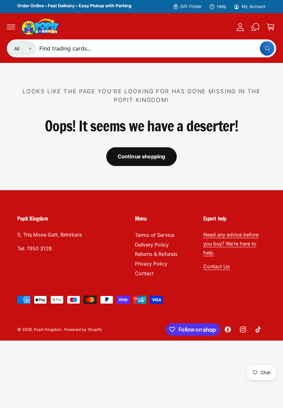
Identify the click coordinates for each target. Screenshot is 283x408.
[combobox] (157, 48)
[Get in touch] (255, 27)
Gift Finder (191, 6)
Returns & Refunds (156, 254)
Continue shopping (142, 156)
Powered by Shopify (82, 329)
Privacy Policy (151, 264)
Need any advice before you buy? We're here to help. (230, 244)
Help (221, 6)
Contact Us (216, 266)
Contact (144, 273)
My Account (254, 6)
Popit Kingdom (47, 329)
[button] (11, 27)
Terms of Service (154, 235)
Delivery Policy (151, 245)
